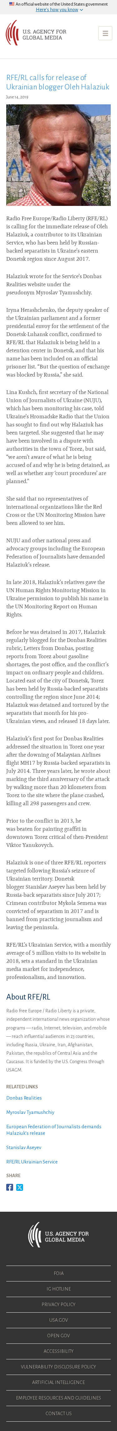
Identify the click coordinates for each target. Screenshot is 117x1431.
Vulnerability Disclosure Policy (58, 1366)
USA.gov (58, 1320)
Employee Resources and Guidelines (58, 1397)
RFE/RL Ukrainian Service (32, 1161)
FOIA (59, 1273)
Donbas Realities (24, 1098)
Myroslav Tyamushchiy (30, 1112)
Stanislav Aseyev (23, 1147)
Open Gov (58, 1335)
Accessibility (59, 1351)
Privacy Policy (58, 1304)
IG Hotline (58, 1288)
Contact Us (59, 1413)
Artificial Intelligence (58, 1382)
